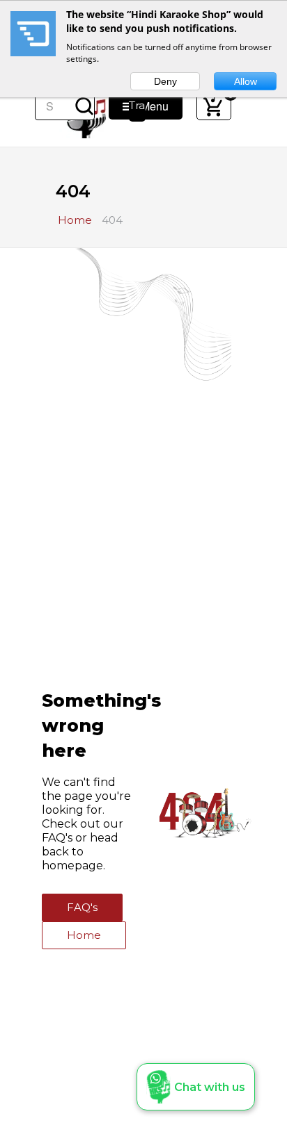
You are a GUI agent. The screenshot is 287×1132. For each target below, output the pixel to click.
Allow (245, 81)
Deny (165, 81)
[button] (196, 1086)
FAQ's (82, 907)
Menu (150, 106)
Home (84, 935)
